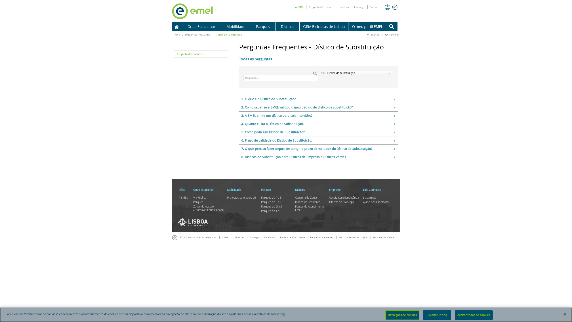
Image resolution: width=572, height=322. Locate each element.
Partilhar (394, 34)
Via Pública (199, 197)
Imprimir (375, 34)
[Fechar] (565, 314)
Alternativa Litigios (357, 237)
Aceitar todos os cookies (473, 315)
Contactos (375, 7)
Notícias (344, 7)
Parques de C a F (271, 202)
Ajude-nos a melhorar (376, 202)
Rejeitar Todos (437, 315)
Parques (198, 202)
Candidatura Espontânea (344, 197)
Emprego (359, 7)
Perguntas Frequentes (321, 7)
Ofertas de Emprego (341, 202)
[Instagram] (387, 7)
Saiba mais (369, 197)
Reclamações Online (384, 237)
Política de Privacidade (292, 237)
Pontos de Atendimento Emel (309, 208)
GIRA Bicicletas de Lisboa (324, 26)
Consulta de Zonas (306, 197)
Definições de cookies (402, 315)
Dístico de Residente (307, 202)
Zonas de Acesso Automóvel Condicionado (208, 208)
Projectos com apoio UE (242, 197)
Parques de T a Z (271, 211)
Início (177, 34)
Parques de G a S (271, 206)
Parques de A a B (271, 197)
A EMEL (299, 7)
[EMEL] (192, 10)
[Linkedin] (394, 7)
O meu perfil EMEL (367, 26)
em (323, 73)
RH (340, 237)
